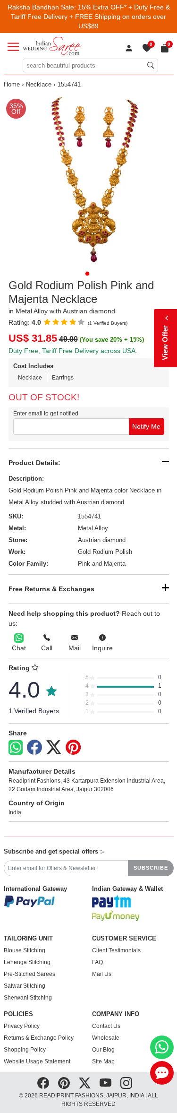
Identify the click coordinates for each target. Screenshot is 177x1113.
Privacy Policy (22, 1026)
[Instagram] (126, 1082)
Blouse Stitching (24, 950)
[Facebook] (34, 747)
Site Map (103, 1061)
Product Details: (34, 462)
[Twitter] (53, 747)
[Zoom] (89, 179)
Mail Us (101, 974)
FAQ (97, 962)
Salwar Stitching (24, 986)
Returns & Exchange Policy (39, 1038)
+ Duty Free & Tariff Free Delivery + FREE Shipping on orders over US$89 (90, 16)
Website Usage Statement (37, 1061)
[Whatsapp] (15, 747)
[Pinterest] (73, 747)
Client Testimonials (116, 950)
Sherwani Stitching (28, 997)
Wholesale (105, 1038)
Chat (19, 648)
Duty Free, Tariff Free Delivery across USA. (72, 350)
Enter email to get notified (45, 413)
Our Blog (103, 1049)
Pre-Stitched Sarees (29, 974)
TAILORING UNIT (28, 938)
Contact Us (106, 1026)
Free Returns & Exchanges (51, 589)
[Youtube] (105, 1082)
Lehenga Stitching (27, 962)
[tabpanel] (89, 179)
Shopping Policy (25, 1049)
